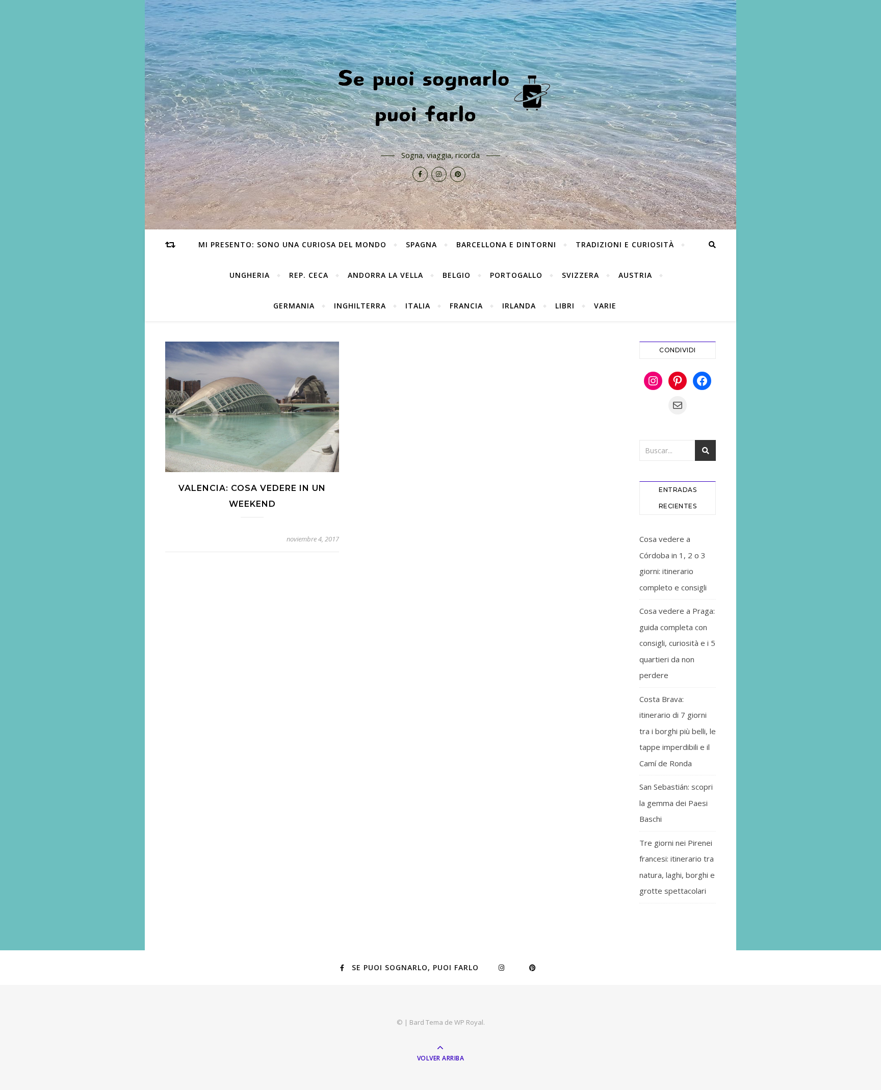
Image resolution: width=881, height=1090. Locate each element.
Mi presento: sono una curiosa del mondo (292, 244)
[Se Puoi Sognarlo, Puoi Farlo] (440, 95)
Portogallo (516, 275)
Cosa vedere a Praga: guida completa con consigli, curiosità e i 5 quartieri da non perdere (677, 643)
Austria (635, 275)
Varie (605, 305)
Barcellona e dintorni (506, 244)
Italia (417, 305)
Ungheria (249, 275)
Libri (565, 305)
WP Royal (468, 1022)
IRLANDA (519, 305)
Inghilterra (360, 305)
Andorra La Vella (385, 275)
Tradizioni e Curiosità (625, 244)
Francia (466, 305)
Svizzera (580, 275)
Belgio (457, 275)
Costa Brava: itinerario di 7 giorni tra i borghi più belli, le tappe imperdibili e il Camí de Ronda (677, 731)
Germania (294, 305)
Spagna (421, 244)
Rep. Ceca (308, 275)
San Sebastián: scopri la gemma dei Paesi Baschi (676, 803)
